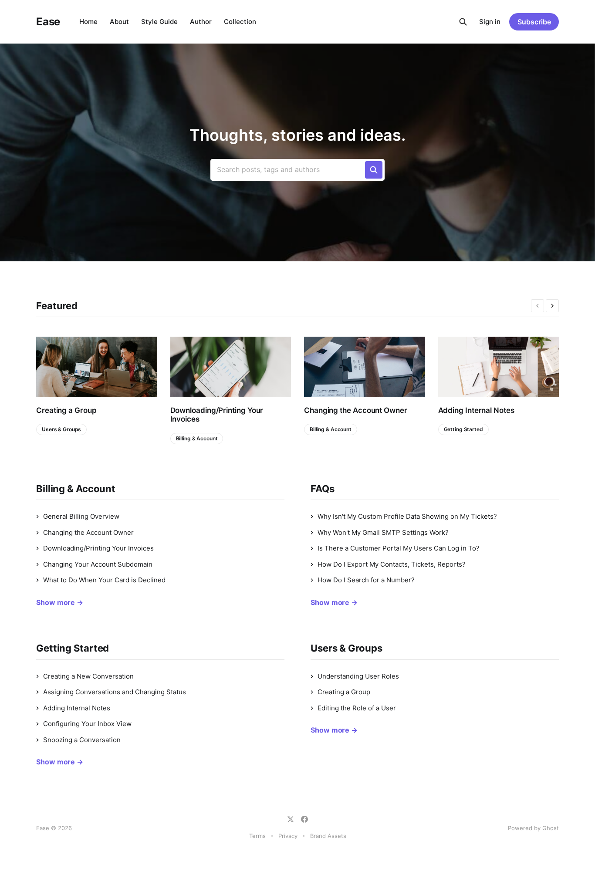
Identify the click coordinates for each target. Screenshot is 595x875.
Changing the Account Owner (355, 410)
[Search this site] (463, 21)
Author (201, 21)
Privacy (288, 835)
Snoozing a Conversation (82, 740)
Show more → (59, 602)
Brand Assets (328, 835)
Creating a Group (66, 410)
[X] (290, 819)
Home (88, 21)
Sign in (489, 21)
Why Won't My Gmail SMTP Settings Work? (383, 532)
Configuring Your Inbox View (87, 724)
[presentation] (537, 305)
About (119, 21)
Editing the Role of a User (357, 708)
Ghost (550, 827)
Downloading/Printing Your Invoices (217, 414)
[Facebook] (304, 819)
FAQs (323, 488)
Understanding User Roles (358, 676)
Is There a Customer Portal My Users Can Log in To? (399, 548)
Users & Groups (61, 429)
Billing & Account (197, 438)
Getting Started (463, 429)
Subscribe (534, 21)
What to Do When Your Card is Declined (104, 580)
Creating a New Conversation (88, 676)
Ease (48, 22)
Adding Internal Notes (476, 410)
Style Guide (159, 21)
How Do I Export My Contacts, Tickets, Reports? (392, 564)
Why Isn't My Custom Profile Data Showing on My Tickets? (407, 516)
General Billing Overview (81, 516)
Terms (257, 835)
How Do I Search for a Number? (366, 580)
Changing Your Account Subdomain (97, 564)
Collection (240, 21)
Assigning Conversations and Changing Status (114, 692)
